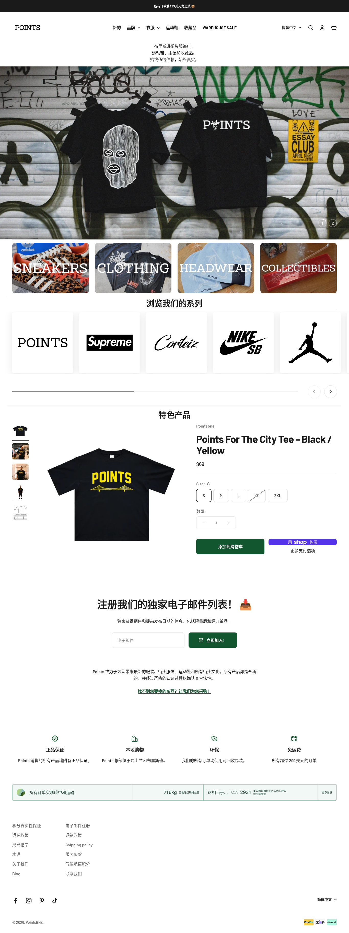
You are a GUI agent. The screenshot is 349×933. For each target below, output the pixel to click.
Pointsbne (205, 425)
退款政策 (73, 835)
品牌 (131, 27)
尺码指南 (20, 844)
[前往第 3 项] (20, 472)
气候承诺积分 (77, 863)
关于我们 (20, 863)
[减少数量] (203, 523)
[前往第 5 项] (20, 513)
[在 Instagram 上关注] (28, 900)
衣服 (150, 27)
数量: (201, 511)
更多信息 (327, 792)
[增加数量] (228, 523)
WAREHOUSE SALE (220, 27)
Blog (16, 873)
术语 (16, 854)
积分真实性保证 (26, 825)
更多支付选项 (302, 550)
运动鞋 (172, 27)
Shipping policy (79, 844)
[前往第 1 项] (20, 432)
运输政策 (20, 835)
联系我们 (73, 873)
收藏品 (190, 27)
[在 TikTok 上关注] (54, 900)
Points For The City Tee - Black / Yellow (264, 444)
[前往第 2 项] (20, 452)
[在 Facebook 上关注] (15, 900)
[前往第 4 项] (20, 493)
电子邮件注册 (77, 825)
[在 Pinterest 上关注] (41, 900)
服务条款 (73, 854)
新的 (117, 27)
